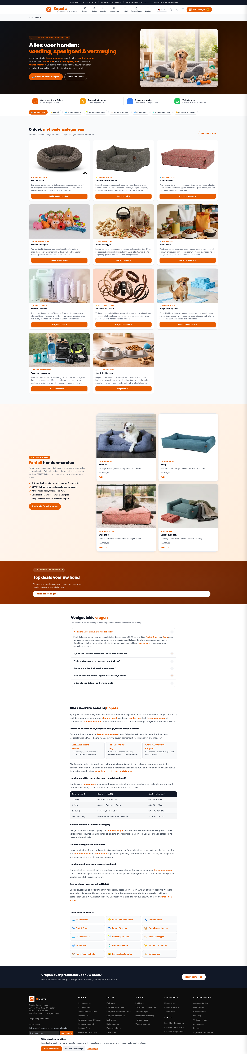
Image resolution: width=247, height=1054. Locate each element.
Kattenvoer (111, 1032)
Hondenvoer (83, 1016)
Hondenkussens (84, 1007)
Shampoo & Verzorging (87, 1032)
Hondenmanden (84, 1003)
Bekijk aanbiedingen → (48, 594)
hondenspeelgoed (68, 61)
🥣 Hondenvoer (140, 112)
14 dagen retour (200, 1020)
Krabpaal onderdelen (116, 1016)
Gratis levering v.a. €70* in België (82, 2)
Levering (197, 1016)
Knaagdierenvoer (171, 1007)
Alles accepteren (51, 1049)
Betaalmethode (199, 1011)
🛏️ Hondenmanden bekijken (45, 76)
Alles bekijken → (208, 133)
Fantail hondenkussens (174, 1027)
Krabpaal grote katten (116, 1007)
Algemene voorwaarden (203, 1032)
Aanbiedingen (199, 1024)
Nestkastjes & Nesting (144, 1016)
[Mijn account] (176, 9)
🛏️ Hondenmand (38, 112)
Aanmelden (66, 1033)
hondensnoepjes (82, 853)
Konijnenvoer (170, 1003)
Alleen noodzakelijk (74, 1049)
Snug (165, 637)
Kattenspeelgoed (114, 1028)
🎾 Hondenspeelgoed (95, 112)
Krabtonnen (111, 1020)
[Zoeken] (170, 9)
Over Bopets (198, 1007)
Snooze (75, 748)
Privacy (196, 1028)
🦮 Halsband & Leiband (186, 112)
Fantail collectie (76, 76)
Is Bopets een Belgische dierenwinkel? (93, 683)
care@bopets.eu (52, 1013)
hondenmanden (54, 58)
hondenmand (144, 643)
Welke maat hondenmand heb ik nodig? (93, 632)
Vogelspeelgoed (142, 1024)
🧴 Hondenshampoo (161, 112)
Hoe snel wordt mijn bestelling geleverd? (94, 668)
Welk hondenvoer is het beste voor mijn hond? (97, 661)
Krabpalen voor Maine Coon (119, 1011)
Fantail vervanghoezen (174, 1031)
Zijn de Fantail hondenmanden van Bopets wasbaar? (100, 654)
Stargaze (149, 748)
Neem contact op (193, 977)
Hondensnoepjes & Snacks (89, 1020)
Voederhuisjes (141, 1011)
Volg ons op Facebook (39, 1019)
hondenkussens (86, 58)
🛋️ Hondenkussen (73, 112)
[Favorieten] (183, 9)
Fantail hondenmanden (87, 1011)
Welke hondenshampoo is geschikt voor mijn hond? (99, 675)
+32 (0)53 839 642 (37, 1013)
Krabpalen (111, 1003)
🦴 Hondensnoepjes (119, 112)
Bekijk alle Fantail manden (45, 506)
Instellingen (92, 1049)
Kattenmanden (113, 1024)
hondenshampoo (37, 65)
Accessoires (169, 1011)
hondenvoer (48, 61)
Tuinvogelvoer (141, 1020)
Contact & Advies (200, 1003)
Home (31, 17)
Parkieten (139, 1003)
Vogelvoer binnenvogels (146, 1007)
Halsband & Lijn (84, 1028)
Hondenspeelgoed (86, 1024)
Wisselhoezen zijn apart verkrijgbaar (113, 771)
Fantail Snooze (153, 637)
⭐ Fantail (55, 112)
